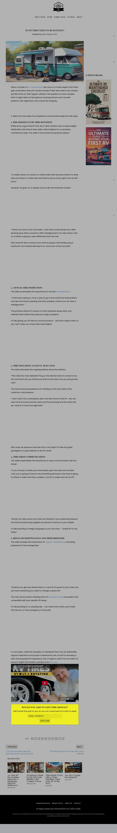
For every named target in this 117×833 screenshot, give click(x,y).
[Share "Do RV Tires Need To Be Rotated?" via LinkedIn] (49, 738)
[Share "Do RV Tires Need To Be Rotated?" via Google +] (39, 738)
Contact (77, 803)
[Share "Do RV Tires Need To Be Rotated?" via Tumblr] (42, 738)
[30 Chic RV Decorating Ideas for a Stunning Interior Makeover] (16, 767)
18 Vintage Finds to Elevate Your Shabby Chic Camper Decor (35, 778)
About (79, 17)
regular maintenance (55, 542)
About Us (68, 803)
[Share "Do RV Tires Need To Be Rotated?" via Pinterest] (46, 738)
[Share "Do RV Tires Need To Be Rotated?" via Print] (63, 738)
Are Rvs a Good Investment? (72, 776)
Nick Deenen (47, 34)
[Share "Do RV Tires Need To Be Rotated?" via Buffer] (52, 738)
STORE (49, 17)
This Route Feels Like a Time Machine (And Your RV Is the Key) (54, 779)
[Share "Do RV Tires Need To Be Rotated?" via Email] (59, 738)
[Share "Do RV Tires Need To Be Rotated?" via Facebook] (32, 738)
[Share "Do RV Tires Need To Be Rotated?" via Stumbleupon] (56, 738)
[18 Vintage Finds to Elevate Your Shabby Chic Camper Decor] (35, 767)
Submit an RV (60, 17)
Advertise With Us (43, 803)
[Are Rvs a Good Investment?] (73, 767)
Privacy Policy (57, 803)
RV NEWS (71, 17)
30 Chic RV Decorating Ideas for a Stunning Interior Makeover (13, 780)
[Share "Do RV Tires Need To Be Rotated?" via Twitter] (35, 738)
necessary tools (55, 597)
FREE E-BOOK (40, 17)
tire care (53, 662)
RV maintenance (35, 87)
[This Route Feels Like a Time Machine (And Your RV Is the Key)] (54, 767)
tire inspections (63, 291)
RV (56, 34)
